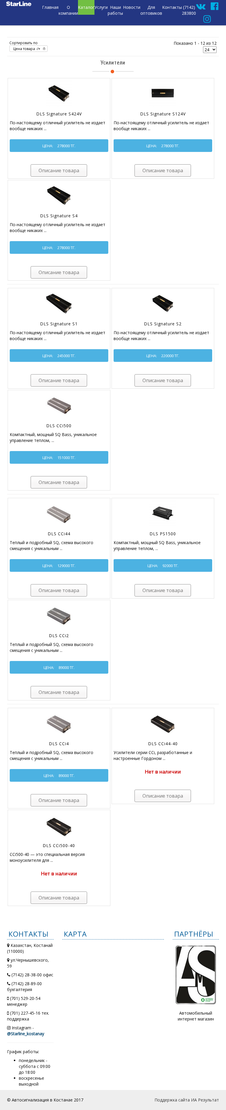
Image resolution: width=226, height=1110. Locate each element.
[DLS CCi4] (59, 722)
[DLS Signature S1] (59, 302)
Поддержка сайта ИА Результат (186, 1100)
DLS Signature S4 (59, 215)
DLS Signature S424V (59, 114)
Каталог (86, 7)
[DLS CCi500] (59, 404)
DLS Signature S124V (163, 114)
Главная (50, 7)
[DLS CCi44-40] (162, 722)
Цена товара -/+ (26, 48)
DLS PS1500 (162, 533)
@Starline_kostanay (25, 1033)
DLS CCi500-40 (59, 845)
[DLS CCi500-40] (59, 824)
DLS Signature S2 (163, 324)
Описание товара (59, 170)
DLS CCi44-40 (163, 743)
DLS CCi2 (59, 635)
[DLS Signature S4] (59, 194)
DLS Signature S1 (59, 324)
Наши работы (115, 10)
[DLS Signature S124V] (162, 92)
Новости (131, 7)
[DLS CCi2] (59, 614)
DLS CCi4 (59, 743)
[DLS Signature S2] (162, 302)
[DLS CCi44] (59, 512)
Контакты (172, 7)
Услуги (101, 7)
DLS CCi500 (59, 425)
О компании (68, 10)
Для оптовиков (151, 10)
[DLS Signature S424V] (59, 92)
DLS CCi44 (59, 533)
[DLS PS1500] (162, 512)
